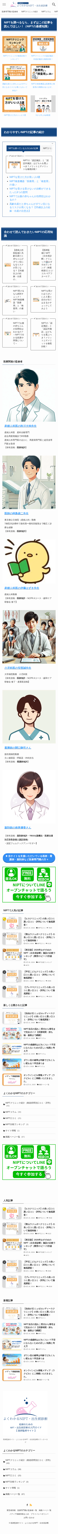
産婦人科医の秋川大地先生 (20, 425)
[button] (54, 4)
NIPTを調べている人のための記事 (23, 148)
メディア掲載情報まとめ (19, 1514)
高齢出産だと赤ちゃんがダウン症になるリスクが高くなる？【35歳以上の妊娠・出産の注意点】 (30, 207)
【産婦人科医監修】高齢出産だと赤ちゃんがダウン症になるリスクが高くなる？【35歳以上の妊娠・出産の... (18, 265)
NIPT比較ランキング (17, 1124)
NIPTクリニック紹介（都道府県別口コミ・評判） (29, 1104)
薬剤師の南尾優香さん (17, 827)
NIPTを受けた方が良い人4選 (25, 177)
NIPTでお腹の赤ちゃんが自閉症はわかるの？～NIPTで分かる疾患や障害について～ (18, 333)
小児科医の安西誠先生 (17, 667)
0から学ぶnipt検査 (43, 115)
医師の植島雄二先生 (16, 513)
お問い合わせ (29, 1518)
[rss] (30, 1505)
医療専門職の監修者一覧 (27, 1510)
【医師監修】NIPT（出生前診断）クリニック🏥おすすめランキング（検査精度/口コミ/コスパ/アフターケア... (47, 263)
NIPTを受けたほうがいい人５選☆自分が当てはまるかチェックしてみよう (46, 300)
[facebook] (27, 1505)
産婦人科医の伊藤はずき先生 (21, 588)
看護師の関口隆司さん (17, 747)
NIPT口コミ (13, 1118)
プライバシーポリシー (40, 1514)
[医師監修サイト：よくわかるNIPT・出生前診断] (29, 4)
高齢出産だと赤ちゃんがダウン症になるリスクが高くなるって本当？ (14, 87)
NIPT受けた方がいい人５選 (15, 115)
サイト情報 (12, 1130)
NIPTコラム (13, 1112)
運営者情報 (11, 1510)
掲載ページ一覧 (15, 1137)
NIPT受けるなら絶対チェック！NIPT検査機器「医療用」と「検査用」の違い (18, 301)
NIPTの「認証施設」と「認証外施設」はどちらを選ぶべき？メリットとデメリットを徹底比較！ (36, 164)
